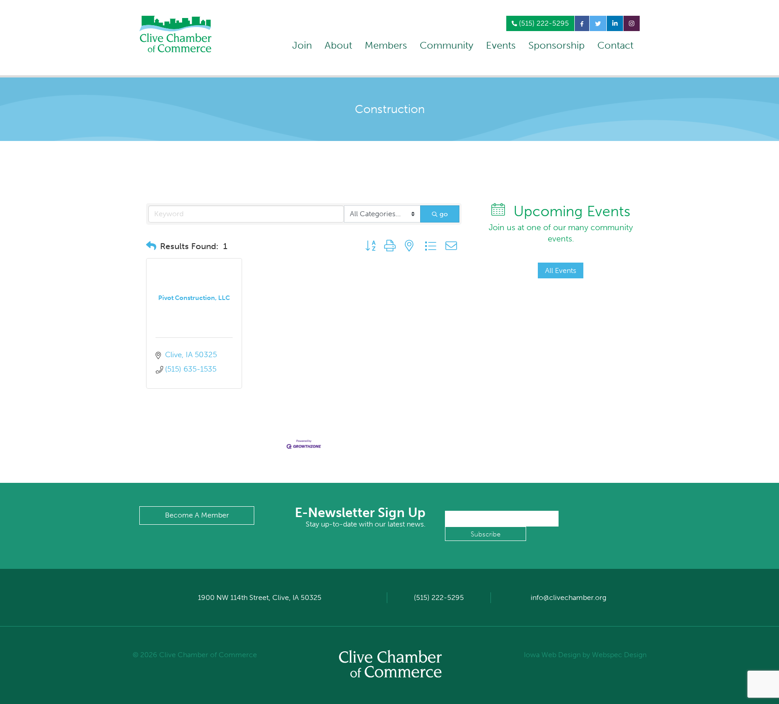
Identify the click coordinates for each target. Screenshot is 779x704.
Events (501, 45)
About (338, 45)
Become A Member (197, 515)
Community (446, 45)
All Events (560, 270)
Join (302, 45)
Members (386, 45)
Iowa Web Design (552, 654)
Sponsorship (556, 45)
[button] (151, 246)
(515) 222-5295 (543, 23)
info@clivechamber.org (568, 597)
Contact (615, 45)
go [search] (444, 214)
